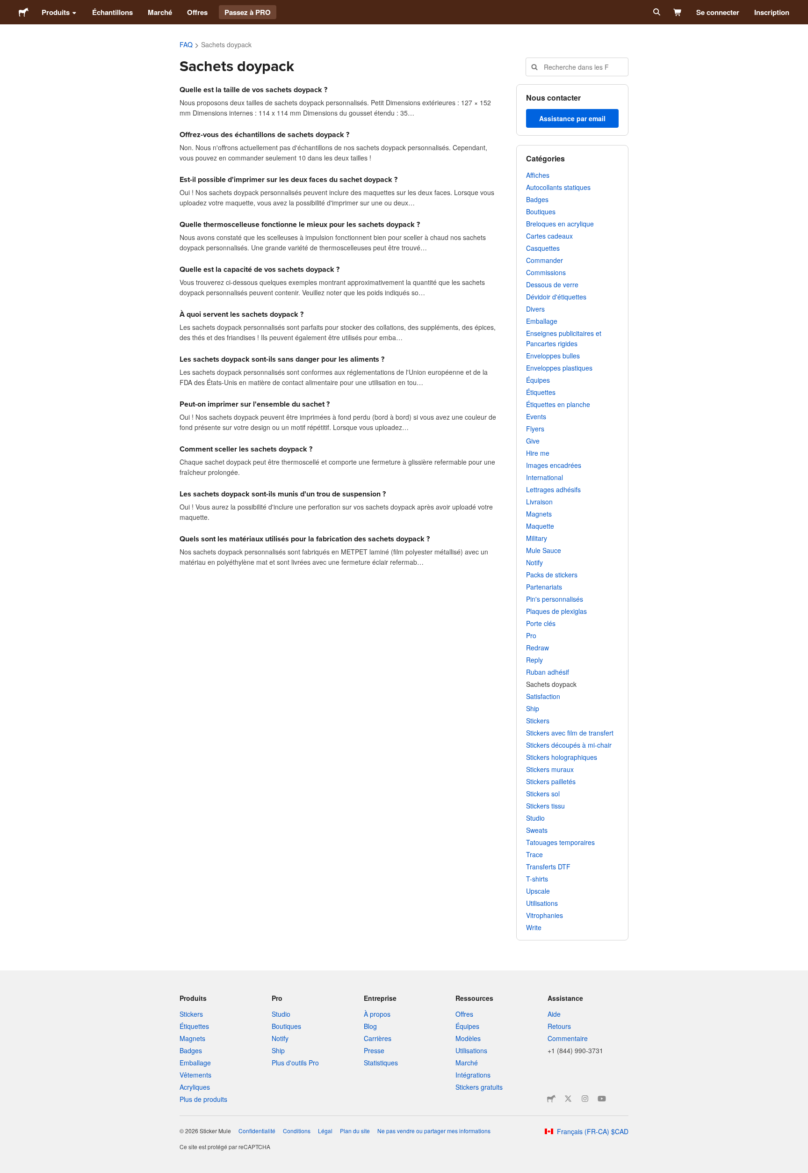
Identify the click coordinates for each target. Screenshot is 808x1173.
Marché (160, 12)
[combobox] (577, 67)
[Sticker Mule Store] (551, 1098)
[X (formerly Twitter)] (568, 1098)
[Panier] (678, 12)
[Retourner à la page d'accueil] (24, 12)
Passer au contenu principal (7, 7)
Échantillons (112, 12)
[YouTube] (602, 1098)
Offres (197, 12)
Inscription (771, 12)
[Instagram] (585, 1098)
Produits (56, 12)
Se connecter (717, 12)
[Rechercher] (656, 12)
